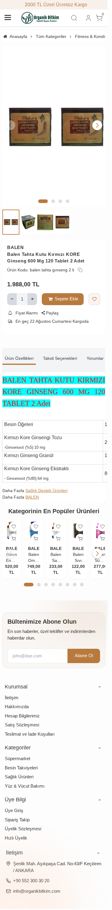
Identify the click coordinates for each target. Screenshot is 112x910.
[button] (43, 194)
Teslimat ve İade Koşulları (30, 726)
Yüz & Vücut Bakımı (25, 778)
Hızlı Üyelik (16, 830)
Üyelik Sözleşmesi (23, 820)
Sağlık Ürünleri (19, 768)
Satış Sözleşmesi (22, 717)
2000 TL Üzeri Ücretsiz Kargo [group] (54, 4)
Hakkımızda (17, 698)
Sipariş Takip (17, 811)
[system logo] (40, 18)
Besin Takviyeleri (21, 760)
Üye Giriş (14, 802)
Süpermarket (17, 750)
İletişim (12, 689)
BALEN (15, 240)
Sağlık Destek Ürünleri (46, 483)
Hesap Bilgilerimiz (22, 708)
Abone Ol (84, 647)
